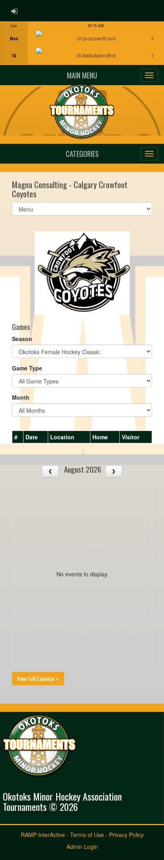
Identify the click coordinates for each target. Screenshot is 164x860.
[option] (82, 43)
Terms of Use (87, 835)
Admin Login (82, 846)
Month (20, 397)
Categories (82, 154)
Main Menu (82, 75)
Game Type (27, 368)
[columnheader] (17, 437)
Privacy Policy (126, 835)
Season (22, 339)
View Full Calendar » (38, 678)
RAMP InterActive (43, 835)
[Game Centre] (82, 49)
